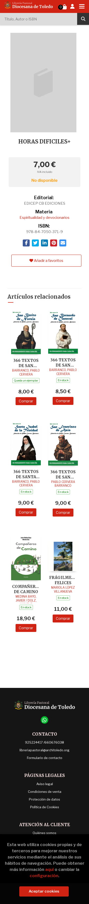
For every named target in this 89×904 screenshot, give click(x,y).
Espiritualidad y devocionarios (44, 217)
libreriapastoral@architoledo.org (44, 750)
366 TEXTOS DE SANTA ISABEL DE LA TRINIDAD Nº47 (26, 474)
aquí (49, 869)
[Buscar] (83, 19)
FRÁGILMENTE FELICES (63, 580)
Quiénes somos (44, 833)
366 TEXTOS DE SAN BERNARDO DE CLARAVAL (63, 362)
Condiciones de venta (44, 792)
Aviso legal (44, 784)
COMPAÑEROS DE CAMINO (26, 589)
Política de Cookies (44, 807)
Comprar (26, 401)
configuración (44, 875)
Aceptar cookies (44, 891)
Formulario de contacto (44, 758)
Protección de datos (44, 799)
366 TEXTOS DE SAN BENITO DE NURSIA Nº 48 (26, 363)
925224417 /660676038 (44, 742)
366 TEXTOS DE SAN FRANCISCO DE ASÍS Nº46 (63, 474)
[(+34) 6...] (44, 720)
